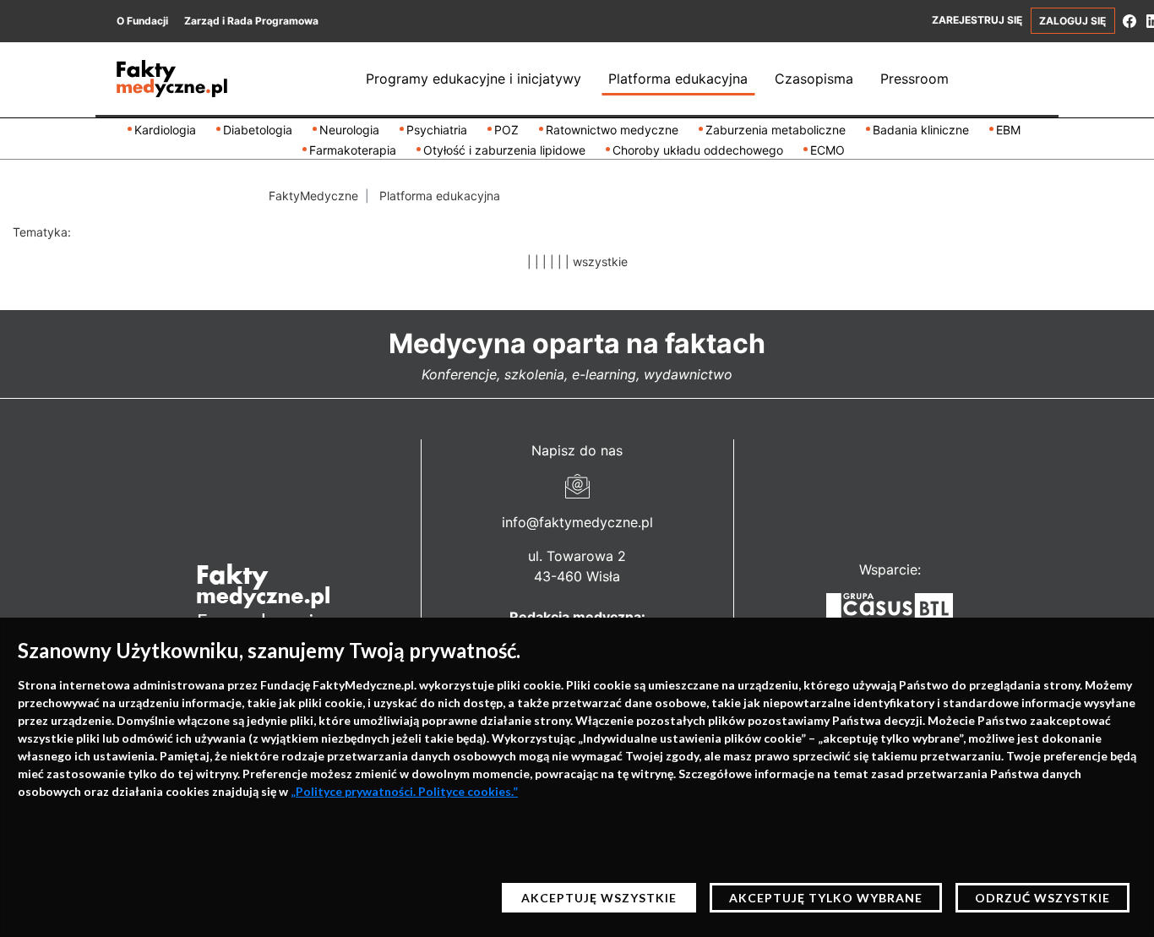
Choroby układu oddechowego (697, 150)
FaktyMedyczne (313, 195)
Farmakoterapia (352, 150)
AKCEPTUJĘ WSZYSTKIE (599, 898)
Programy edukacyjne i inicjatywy (473, 78)
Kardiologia (165, 130)
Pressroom (914, 78)
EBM (1008, 130)
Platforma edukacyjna (678, 78)
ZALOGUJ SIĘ (1072, 20)
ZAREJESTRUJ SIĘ (977, 20)
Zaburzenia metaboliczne (775, 130)
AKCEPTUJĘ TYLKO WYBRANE (826, 898)
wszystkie (600, 261)
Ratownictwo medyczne (612, 130)
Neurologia (349, 130)
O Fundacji (142, 20)
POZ (506, 130)
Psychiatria (436, 130)
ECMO (827, 150)
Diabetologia (257, 130)
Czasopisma (814, 78)
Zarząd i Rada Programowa (251, 20)
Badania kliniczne (921, 130)
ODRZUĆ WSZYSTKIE (1042, 898)
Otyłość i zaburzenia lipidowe (504, 150)
